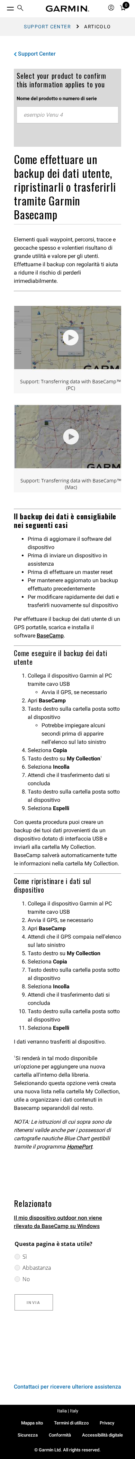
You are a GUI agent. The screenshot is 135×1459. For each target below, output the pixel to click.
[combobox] (67, 115)
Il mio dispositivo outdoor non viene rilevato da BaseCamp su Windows (58, 1222)
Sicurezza (28, 1435)
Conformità (60, 1435)
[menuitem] (20, 9)
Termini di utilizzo (71, 1423)
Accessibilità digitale (102, 1435)
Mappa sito (32, 1423)
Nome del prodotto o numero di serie (57, 98)
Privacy (107, 1423)
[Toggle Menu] (4, 7)
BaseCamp (50, 635)
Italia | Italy (67, 1410)
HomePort (79, 1146)
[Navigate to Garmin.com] (67, 8)
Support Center (47, 26)
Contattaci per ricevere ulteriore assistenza (67, 1386)
